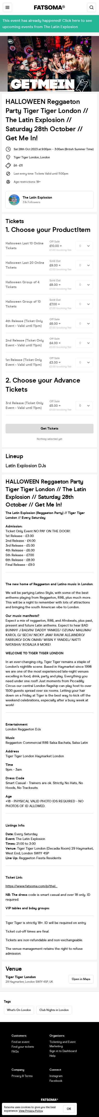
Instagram (56, 1076)
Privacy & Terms (22, 1076)
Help (53, 1056)
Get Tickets (49, 428)
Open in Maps (81, 979)
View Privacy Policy (31, 1110)
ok (69, 1109)
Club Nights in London (54, 1010)
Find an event (20, 1042)
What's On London (19, 1010)
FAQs (15, 1051)
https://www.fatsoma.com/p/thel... (31, 886)
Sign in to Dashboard (63, 1051)
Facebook (56, 1080)
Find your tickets (23, 1046)
